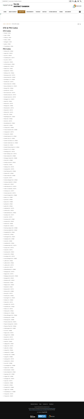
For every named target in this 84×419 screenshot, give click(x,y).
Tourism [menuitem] (38, 11)
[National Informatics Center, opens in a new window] (42, 416)
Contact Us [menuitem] (45, 404)
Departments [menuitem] (30, 11)
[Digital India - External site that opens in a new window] (75, 9)
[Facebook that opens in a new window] (78, 24)
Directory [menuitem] (21, 11)
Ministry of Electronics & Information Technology (38, 409)
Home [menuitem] (5, 11)
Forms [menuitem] (61, 11)
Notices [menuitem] (44, 11)
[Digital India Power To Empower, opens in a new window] (52, 416)
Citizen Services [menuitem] (53, 11)
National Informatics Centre (50, 408)
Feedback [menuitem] (51, 404)
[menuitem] (70, 1)
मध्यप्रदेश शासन (5, 1)
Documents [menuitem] (68, 11)
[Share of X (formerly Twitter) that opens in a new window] (80, 24)
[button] (80, 11)
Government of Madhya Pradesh (15, 1)
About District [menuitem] (12, 11)
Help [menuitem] (40, 404)
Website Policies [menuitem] (34, 404)
